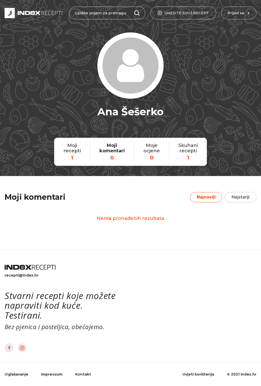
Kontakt (83, 374)
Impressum (51, 374)
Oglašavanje (16, 374)
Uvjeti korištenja (198, 374)
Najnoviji (206, 197)
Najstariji (240, 197)
